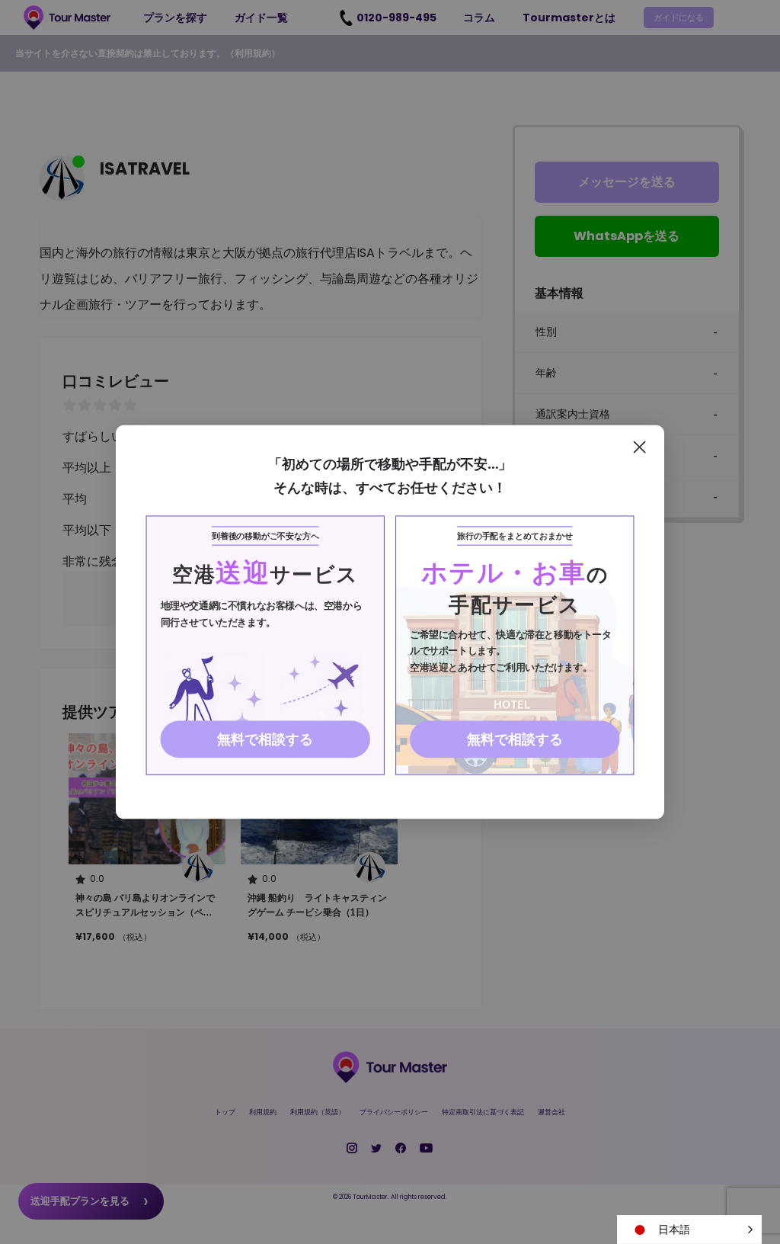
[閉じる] (639, 447)
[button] (689, 1229)
